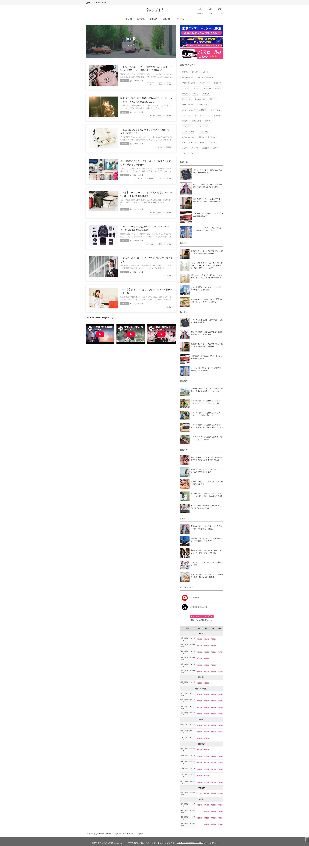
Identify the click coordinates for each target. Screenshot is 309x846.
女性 (160, 178)
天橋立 (205, 148)
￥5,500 (206, 750)
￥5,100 (206, 782)
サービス (203, 104)
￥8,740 (199, 818)
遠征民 (168, 147)
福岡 (217, 115)
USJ (196, 88)
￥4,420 (213, 694)
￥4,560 (220, 694)
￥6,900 (213, 805)
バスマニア (203, 132)
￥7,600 (199, 769)
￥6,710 (206, 794)
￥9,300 (199, 658)
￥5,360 (220, 756)
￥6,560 (213, 782)
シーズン (195, 153)
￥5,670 (206, 645)
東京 (195, 72)
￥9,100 (199, 665)
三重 (184, 153)
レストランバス (188, 132)
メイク (194, 148)
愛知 (212, 99)
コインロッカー (188, 137)
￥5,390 (213, 639)
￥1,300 (199, 683)
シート (185, 88)
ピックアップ (187, 126)
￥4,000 (206, 701)
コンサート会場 (188, 110)
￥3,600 (199, 694)
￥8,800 (206, 665)
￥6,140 (206, 639)
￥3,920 (220, 671)
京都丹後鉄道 (187, 77)
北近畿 (203, 110)
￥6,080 (206, 658)
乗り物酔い (150, 178)
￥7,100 (213, 824)
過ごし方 (186, 99)
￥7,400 (206, 776)
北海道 (217, 83)
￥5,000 (206, 738)
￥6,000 (199, 738)
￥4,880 (213, 701)
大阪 (205, 72)
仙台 (184, 148)
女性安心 (196, 121)
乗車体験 (153, 19)
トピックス (180, 19)
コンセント (138, 178)
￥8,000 (213, 665)
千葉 (160, 84)
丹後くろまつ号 (188, 83)
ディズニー (150, 84)
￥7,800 (199, 776)
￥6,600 (199, 639)
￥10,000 (199, 794)
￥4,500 (199, 701)
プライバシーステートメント (189, 843)
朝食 (185, 94)
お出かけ (128, 19)
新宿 (218, 88)
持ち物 (168, 84)
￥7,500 (206, 818)
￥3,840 (220, 725)
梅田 (202, 142)
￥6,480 (213, 794)
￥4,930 (213, 645)
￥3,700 (206, 671)
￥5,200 (199, 756)
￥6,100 (199, 645)
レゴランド (202, 126)
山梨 (185, 121)
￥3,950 (206, 652)
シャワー (186, 115)
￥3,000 (199, 652)
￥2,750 (206, 725)
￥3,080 (213, 714)
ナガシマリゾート (189, 142)
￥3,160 (206, 714)
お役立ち (141, 19)
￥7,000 (213, 818)
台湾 (212, 142)
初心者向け (200, 99)
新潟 (215, 148)
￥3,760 (213, 652)
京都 (185, 72)
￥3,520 (213, 671)
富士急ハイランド (202, 115)
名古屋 (207, 88)
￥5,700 (199, 750)
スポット (215, 110)
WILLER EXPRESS (156, 116)
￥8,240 (199, 805)
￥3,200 (206, 732)
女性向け (166, 19)
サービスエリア (188, 104)
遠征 (201, 137)
